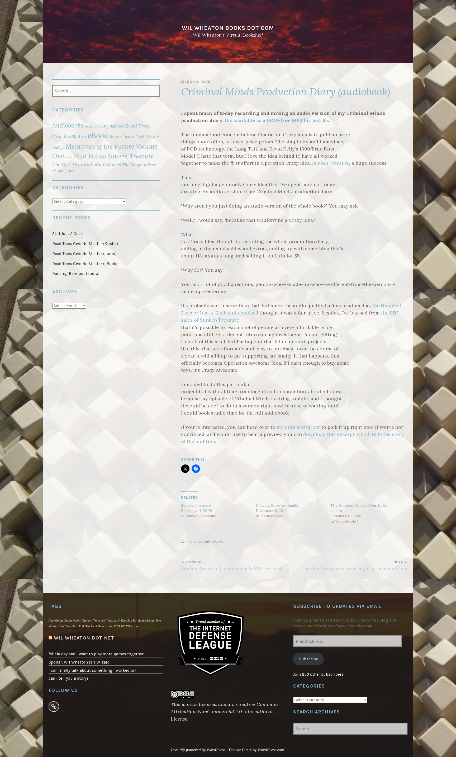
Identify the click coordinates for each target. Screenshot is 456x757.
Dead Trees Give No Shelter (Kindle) (85, 243)
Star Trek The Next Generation (92, 626)
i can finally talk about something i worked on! (92, 670)
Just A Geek (133, 136)
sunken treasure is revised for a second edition (356, 565)
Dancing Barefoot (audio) (278, 505)
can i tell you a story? (69, 678)
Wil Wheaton (129, 626)
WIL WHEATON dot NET (84, 638)
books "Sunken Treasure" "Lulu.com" (96, 620)
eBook (98, 135)
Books (88, 126)
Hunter (115, 136)
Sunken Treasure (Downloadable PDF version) (231, 565)
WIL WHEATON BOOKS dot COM (228, 28)
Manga (58, 147)
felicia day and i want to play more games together (96, 654)
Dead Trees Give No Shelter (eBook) (85, 263)
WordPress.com (271, 749)
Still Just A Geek (67, 233)
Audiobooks (213, 541)
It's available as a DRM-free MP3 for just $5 (276, 120)
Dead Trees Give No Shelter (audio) (84, 253)
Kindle (152, 137)
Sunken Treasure (330, 163)
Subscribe (308, 659)
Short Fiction (89, 156)
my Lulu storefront (298, 427)
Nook (68, 157)
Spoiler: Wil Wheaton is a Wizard (79, 662)
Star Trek (65, 626)
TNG (117, 626)
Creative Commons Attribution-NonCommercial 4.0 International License (225, 711)
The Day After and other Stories (86, 165)
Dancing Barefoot (109, 126)
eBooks (149, 620)
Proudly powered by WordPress (198, 749)
